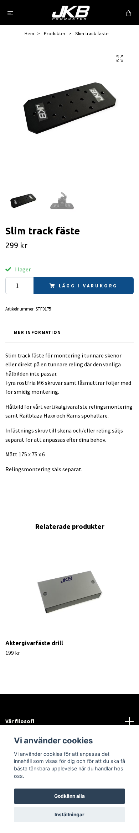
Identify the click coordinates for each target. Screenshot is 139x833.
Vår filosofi (19, 721)
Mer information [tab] (37, 332)
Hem (29, 33)
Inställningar (69, 814)
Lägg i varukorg (88, 285)
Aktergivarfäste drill (34, 643)
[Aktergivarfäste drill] (69, 592)
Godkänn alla (69, 796)
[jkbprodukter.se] (71, 12)
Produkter (55, 33)
